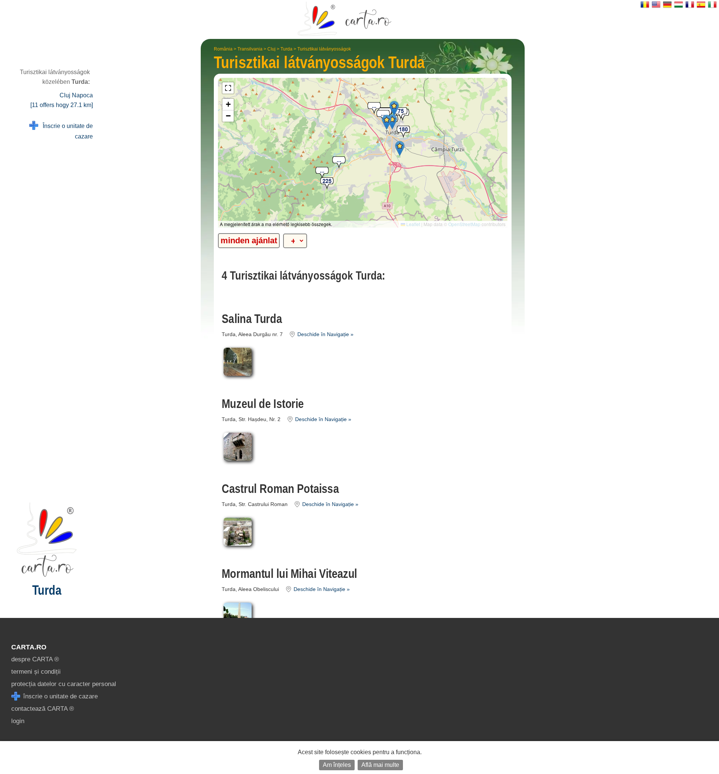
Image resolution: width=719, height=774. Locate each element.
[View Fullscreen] (228, 88)
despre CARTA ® (35, 659)
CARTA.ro (28, 647)
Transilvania (250, 49)
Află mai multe (380, 765)
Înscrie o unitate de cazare (65, 131)
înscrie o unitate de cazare (59, 696)
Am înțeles (337, 765)
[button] (374, 108)
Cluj (271, 49)
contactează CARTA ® (42, 708)
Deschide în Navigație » (325, 334)
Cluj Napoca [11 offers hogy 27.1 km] (61, 100)
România (223, 49)
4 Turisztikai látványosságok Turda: (303, 275)
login (17, 721)
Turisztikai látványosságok (324, 49)
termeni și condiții (36, 671)
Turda (286, 49)
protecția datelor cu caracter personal (63, 684)
